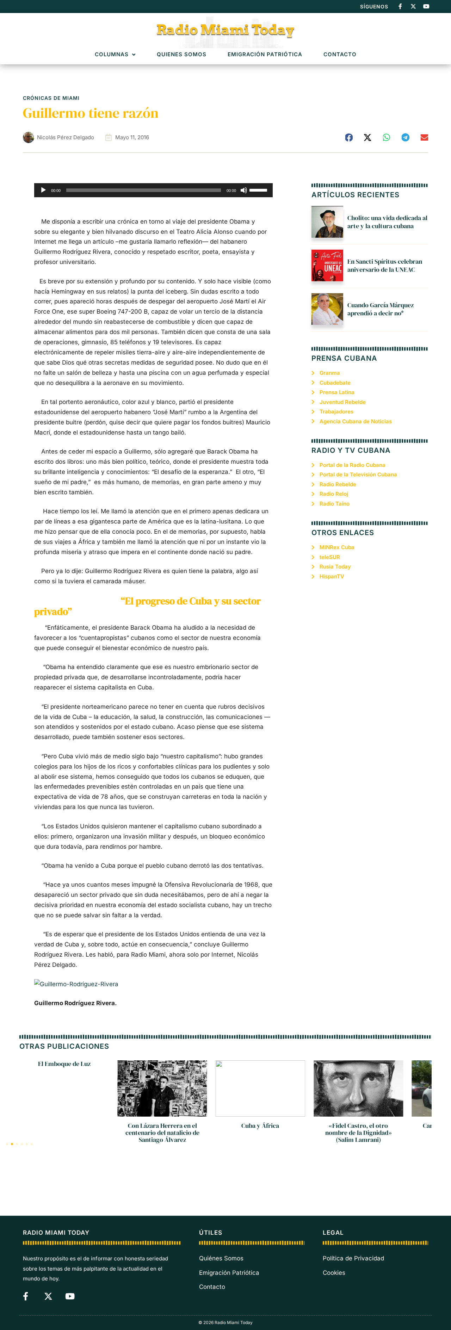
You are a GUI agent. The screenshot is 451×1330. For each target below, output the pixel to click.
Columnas (112, 55)
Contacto (340, 55)
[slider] (259, 189)
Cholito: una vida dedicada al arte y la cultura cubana (387, 221)
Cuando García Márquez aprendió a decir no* (380, 309)
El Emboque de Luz (64, 1063)
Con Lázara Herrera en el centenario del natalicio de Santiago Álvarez (162, 1132)
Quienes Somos (181, 55)
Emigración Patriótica (265, 55)
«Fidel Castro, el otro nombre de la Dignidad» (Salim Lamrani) (358, 1132)
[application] (153, 190)
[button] (349, 137)
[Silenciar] (243, 190)
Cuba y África (260, 1125)
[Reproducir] (43, 190)
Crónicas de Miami (51, 98)
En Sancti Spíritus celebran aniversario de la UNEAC (384, 265)
